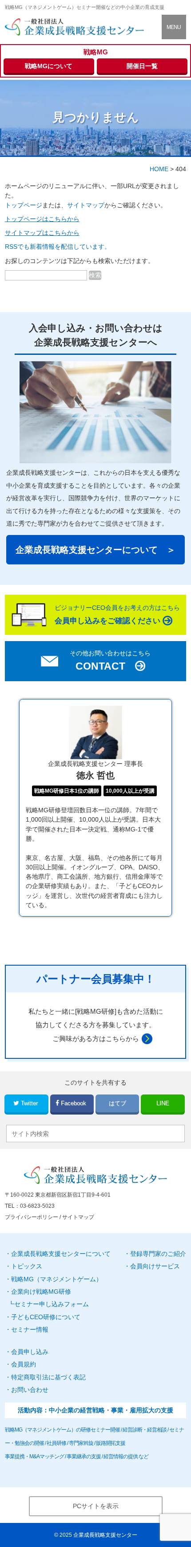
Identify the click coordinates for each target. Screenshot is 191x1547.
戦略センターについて (61, 1253)
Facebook (73, 1103)
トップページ (23, 205)
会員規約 (23, 1364)
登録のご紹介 (158, 1253)
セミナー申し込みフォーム (51, 1304)
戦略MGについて (48, 66)
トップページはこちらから (42, 218)
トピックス (26, 1266)
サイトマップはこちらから (42, 232)
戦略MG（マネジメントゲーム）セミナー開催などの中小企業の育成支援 (84, 7)
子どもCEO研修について (45, 1317)
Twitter (29, 1103)
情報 (29, 1329)
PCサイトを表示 (96, 1506)
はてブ (117, 1103)
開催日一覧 (142, 66)
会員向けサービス (155, 1266)
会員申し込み (29, 1351)
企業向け (41, 1291)
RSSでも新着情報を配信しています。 (58, 246)
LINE (162, 1103)
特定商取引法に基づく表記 (48, 1377)
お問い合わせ (29, 1389)
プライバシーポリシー (31, 1217)
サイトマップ (85, 205)
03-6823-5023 (37, 1206)
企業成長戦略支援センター (105, 1535)
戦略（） (56, 1279)
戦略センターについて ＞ (95, 550)
